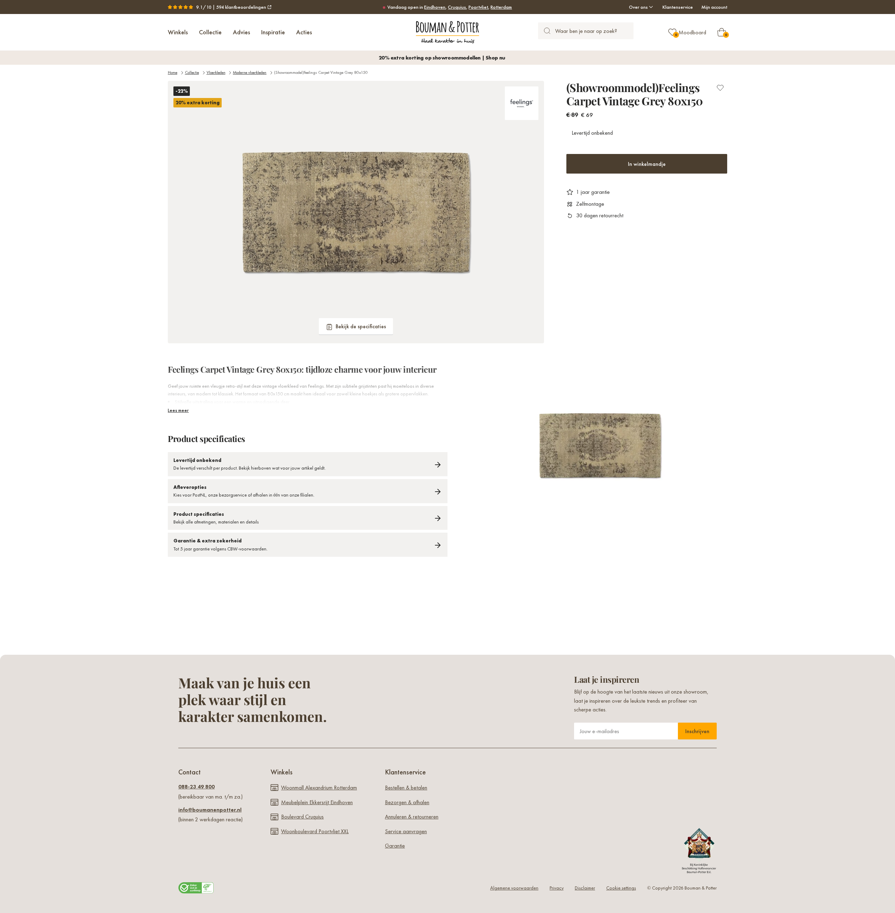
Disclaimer (585, 888)
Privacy (557, 888)
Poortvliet (478, 7)
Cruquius (457, 7)
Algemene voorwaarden (514, 888)
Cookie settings (621, 888)
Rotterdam (501, 7)
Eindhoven (434, 7)
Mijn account (714, 7)
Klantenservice (678, 7)
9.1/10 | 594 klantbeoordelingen (231, 7)
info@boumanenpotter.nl (210, 809)
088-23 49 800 (196, 786)
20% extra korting (198, 102)
